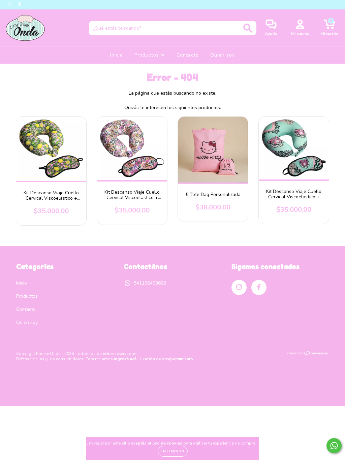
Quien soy (222, 55)
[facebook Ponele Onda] (19, 4)
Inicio (116, 55)
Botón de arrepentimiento (168, 359)
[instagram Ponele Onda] (10, 4)
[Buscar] (248, 28)
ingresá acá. (125, 359)
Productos (147, 55)
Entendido (173, 451)
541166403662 (150, 283)
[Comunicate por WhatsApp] (334, 445)
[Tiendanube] (308, 354)
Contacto (188, 55)
